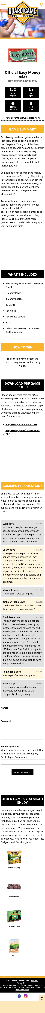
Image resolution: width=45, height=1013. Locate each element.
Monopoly (6, 140)
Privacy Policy (22, 983)
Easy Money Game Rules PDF (21, 424)
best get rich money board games (18, 211)
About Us (34, 981)
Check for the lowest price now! (23, 117)
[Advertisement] (23, 251)
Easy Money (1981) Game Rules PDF (23, 432)
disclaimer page (22, 990)
